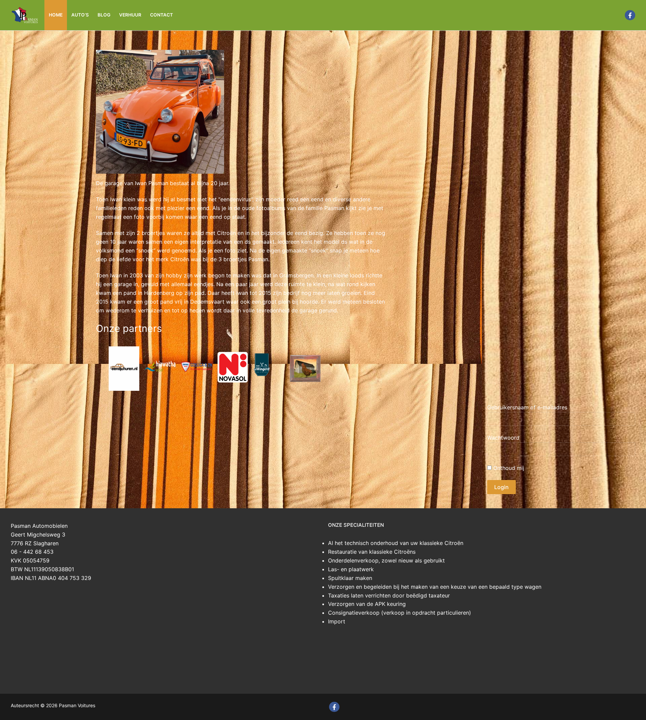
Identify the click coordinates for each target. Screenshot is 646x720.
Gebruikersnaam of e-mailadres (527, 407)
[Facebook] (630, 15)
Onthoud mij (508, 468)
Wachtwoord (503, 437)
